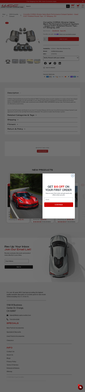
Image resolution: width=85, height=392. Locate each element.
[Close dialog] (72, 175)
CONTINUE (59, 205)
